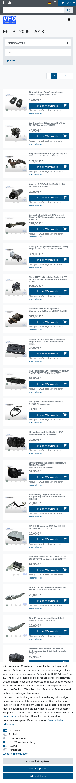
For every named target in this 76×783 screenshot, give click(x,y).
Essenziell (14, 730)
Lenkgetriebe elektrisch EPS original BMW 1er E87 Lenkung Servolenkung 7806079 (47, 217)
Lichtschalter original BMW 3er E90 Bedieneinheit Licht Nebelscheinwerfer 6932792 (48, 651)
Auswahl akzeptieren (38, 761)
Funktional (15, 749)
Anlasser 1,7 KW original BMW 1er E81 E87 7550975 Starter (47, 185)
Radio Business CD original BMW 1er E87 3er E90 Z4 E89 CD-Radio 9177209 (49, 372)
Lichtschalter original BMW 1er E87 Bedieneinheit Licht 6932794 (46, 433)
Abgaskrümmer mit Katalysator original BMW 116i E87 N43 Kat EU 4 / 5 (48, 154)
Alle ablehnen (38, 776)
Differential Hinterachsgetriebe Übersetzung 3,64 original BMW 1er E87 (48, 309)
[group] (16, 102)
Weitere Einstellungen (15, 753)
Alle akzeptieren (38, 768)
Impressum (9, 716)
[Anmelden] (3, 3)
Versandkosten (35, 113)
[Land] (49, 3)
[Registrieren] (10, 3)
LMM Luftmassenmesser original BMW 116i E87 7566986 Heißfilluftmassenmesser (47, 465)
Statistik (13, 734)
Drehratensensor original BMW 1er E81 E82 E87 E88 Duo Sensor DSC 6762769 (47, 558)
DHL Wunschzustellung (22, 742)
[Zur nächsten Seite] (70, 76)
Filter (12, 60)
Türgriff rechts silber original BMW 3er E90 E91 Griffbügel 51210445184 (47, 588)
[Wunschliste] (55, 3)
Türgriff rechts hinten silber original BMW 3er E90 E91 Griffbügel (46, 619)
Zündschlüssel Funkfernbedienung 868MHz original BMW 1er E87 (46, 93)
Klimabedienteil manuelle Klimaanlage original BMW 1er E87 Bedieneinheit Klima (47, 341)
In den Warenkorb (47, 105)
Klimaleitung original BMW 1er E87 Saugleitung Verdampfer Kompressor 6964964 (47, 496)
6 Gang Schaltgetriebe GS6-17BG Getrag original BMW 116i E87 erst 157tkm (48, 247)
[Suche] (68, 10)
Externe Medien (18, 738)
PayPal (13, 745)
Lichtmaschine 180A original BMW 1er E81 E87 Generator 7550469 (47, 124)
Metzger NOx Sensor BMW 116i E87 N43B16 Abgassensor (46, 402)
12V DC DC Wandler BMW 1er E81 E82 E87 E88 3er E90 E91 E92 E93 (47, 527)
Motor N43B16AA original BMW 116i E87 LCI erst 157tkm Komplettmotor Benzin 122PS (48, 279)
